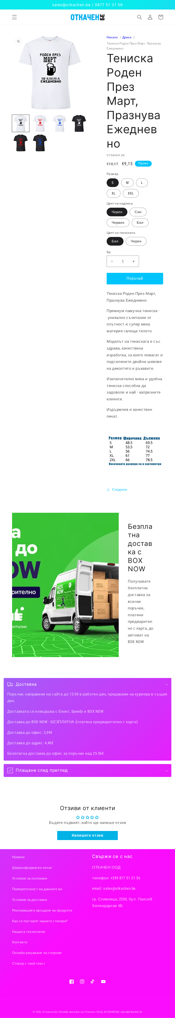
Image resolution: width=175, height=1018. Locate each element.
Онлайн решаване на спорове (37, 953)
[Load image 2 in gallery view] (40, 123)
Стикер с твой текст (28, 963)
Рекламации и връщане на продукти (42, 910)
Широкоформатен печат (32, 868)
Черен (117, 212)
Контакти (19, 942)
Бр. (109, 252)
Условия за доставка (29, 900)
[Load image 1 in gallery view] (20, 123)
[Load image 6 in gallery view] (40, 142)
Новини (18, 857)
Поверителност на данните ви (37, 889)
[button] (14, 17)
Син (138, 212)
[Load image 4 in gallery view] (79, 123)
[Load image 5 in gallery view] (20, 142)
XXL (131, 193)
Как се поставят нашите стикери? (40, 921)
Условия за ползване (29, 878)
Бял (140, 223)
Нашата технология (28, 932)
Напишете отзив (87, 835)
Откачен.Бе (49, 1012)
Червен (118, 223)
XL (114, 193)
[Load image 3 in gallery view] (59, 123)
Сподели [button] (119, 490)
